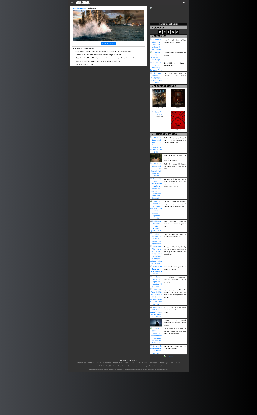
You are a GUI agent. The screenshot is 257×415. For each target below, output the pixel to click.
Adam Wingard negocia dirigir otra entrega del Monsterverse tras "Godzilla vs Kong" (103, 51)
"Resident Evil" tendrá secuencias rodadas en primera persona (175, 322)
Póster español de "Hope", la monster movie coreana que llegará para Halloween (175, 331)
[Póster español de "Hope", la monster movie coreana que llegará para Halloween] (156, 335)
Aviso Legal (145, 366)
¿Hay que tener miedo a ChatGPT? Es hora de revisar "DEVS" (175, 75)
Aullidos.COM (108, 366)
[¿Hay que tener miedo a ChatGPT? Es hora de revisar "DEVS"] (156, 78)
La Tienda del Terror (168, 24)
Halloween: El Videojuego (158, 363)
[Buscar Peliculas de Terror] (184, 3)
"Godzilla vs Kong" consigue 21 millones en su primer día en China (97, 61)
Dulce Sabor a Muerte (121, 363)
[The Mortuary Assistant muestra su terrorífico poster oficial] (156, 226)
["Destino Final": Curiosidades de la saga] (156, 56)
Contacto (130, 366)
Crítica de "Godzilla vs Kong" (85, 64)
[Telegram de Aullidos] (173, 32)
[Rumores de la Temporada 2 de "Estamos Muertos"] (156, 349)
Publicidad (137, 366)
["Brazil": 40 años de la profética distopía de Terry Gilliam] (156, 44)
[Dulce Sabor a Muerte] (159, 113)
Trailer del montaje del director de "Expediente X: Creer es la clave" (175, 166)
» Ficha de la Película (108, 43)
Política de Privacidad (155, 366)
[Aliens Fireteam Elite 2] (159, 98)
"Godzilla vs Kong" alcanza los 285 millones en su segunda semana (98, 55)
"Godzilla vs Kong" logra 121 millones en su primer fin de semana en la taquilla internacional (105, 58)
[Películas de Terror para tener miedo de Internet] (156, 270)
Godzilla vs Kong (79, 8)
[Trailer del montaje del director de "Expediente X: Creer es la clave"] (156, 170)
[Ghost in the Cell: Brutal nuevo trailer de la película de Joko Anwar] (156, 312)
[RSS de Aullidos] (177, 32)
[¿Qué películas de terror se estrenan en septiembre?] (156, 238)
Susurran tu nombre (103, 363)
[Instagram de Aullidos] (164, 32)
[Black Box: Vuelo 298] (178, 119)
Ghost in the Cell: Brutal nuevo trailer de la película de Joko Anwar (175, 310)
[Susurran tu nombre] (178, 98)
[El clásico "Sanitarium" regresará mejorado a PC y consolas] (156, 281)
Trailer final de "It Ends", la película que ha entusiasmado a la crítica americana (175, 158)
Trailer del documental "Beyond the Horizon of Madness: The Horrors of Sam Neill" (175, 140)
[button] (78, 25)
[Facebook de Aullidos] (169, 32)
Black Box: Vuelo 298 (139, 363)
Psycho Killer (175, 363)
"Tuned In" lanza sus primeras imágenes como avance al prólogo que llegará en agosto (175, 204)
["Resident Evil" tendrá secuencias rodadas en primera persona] (156, 322)
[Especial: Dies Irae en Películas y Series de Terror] (156, 66)
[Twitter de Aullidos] (160, 32)
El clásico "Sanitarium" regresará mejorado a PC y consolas (175, 279)
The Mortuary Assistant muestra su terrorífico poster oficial (175, 224)
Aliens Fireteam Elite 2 (85, 363)
